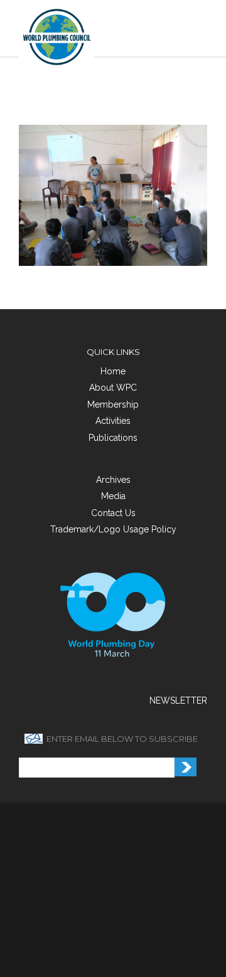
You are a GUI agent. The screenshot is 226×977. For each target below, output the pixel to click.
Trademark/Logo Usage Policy (113, 529)
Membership (113, 404)
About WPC (113, 388)
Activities (113, 421)
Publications (113, 438)
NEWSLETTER (178, 700)
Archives (113, 480)
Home (113, 371)
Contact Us (113, 513)
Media (113, 496)
